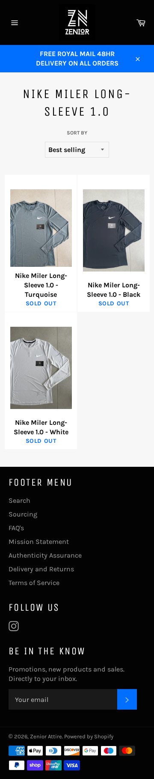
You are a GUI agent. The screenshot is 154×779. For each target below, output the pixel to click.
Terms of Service (34, 583)
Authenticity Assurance (45, 555)
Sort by (77, 133)
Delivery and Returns (41, 569)
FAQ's (16, 528)
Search (19, 500)
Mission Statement (39, 541)
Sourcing (23, 514)
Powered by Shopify (88, 736)
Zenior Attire (46, 736)
